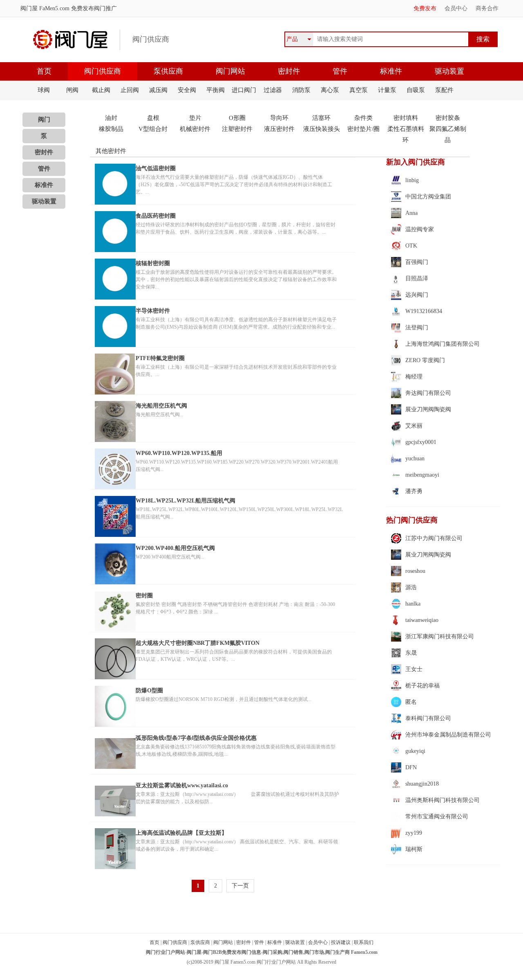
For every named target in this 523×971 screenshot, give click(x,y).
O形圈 (237, 118)
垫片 (195, 118)
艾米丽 (413, 426)
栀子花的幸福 (422, 686)
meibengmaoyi (422, 475)
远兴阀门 (416, 295)
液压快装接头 (321, 129)
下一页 (240, 886)
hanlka (412, 604)
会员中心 (456, 8)
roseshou (415, 571)
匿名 (411, 702)
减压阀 (158, 90)
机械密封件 (195, 129)
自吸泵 (416, 90)
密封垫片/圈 (363, 129)
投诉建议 (341, 942)
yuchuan (415, 458)
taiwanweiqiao (421, 620)
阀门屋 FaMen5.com (44, 8)
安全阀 (187, 90)
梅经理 (413, 377)
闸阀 (72, 90)
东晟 (411, 653)
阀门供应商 (102, 71)
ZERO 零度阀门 (425, 360)
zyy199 (413, 833)
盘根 (153, 118)
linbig (412, 180)
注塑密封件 (237, 129)
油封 (111, 118)
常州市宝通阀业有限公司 (436, 816)
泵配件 (444, 90)
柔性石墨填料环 (405, 134)
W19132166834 (423, 311)
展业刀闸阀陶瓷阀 (428, 409)
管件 (340, 71)
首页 (44, 71)
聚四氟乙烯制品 (447, 134)
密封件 (289, 71)
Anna (411, 213)
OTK (411, 246)
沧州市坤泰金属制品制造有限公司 (448, 735)
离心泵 (330, 90)
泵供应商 (168, 71)
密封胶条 (448, 118)
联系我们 (363, 942)
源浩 (411, 587)
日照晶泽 (416, 278)
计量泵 (387, 90)
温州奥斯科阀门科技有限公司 (442, 800)
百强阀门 (416, 262)
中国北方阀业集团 (428, 197)
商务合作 (487, 8)
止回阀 (130, 90)
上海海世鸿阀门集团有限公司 (442, 344)
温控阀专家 (419, 229)
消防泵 (301, 90)
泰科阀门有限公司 (428, 718)
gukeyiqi (415, 751)
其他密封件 (111, 151)
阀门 (44, 119)
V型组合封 (153, 129)
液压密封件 (279, 129)
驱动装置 (449, 71)
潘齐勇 (413, 491)
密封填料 (405, 118)
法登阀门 (416, 327)
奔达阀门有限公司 (428, 393)
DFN (411, 767)
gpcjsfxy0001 (420, 442)
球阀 (44, 90)
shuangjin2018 (422, 784)
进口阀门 (244, 90)
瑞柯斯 (413, 849)
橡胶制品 (111, 129)
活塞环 (321, 118)
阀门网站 (230, 71)
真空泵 (358, 90)
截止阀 (101, 90)
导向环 (279, 118)
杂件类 (363, 118)
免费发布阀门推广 (93, 8)
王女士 (413, 669)
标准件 (391, 71)
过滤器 (273, 90)
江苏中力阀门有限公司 (434, 538)
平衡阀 (215, 90)
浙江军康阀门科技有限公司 (439, 636)
